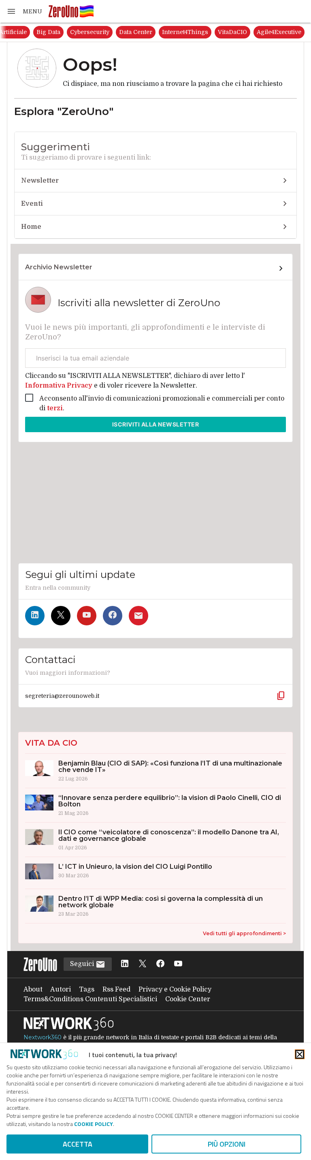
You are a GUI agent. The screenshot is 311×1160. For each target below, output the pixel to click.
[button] (24, 11)
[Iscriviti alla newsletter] (138, 615)
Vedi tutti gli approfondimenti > (244, 933)
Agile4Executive (279, 32)
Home (31, 226)
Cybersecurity (89, 32)
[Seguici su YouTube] (86, 615)
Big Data (48, 32)
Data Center (135, 32)
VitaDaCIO (232, 32)
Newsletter (40, 180)
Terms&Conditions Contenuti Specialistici (90, 999)
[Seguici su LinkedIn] (35, 615)
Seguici (83, 964)
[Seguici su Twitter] (60, 615)
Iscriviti (155, 424)
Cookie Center (187, 999)
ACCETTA (77, 1144)
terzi (55, 408)
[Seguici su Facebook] (112, 615)
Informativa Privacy (59, 385)
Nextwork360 (42, 1037)
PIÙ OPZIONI (226, 1144)
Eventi (32, 203)
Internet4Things (185, 32)
